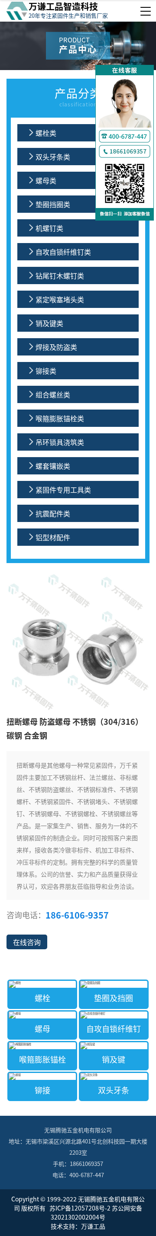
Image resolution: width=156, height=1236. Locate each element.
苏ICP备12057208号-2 (79, 1208)
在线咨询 (27, 942)
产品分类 (78, 96)
